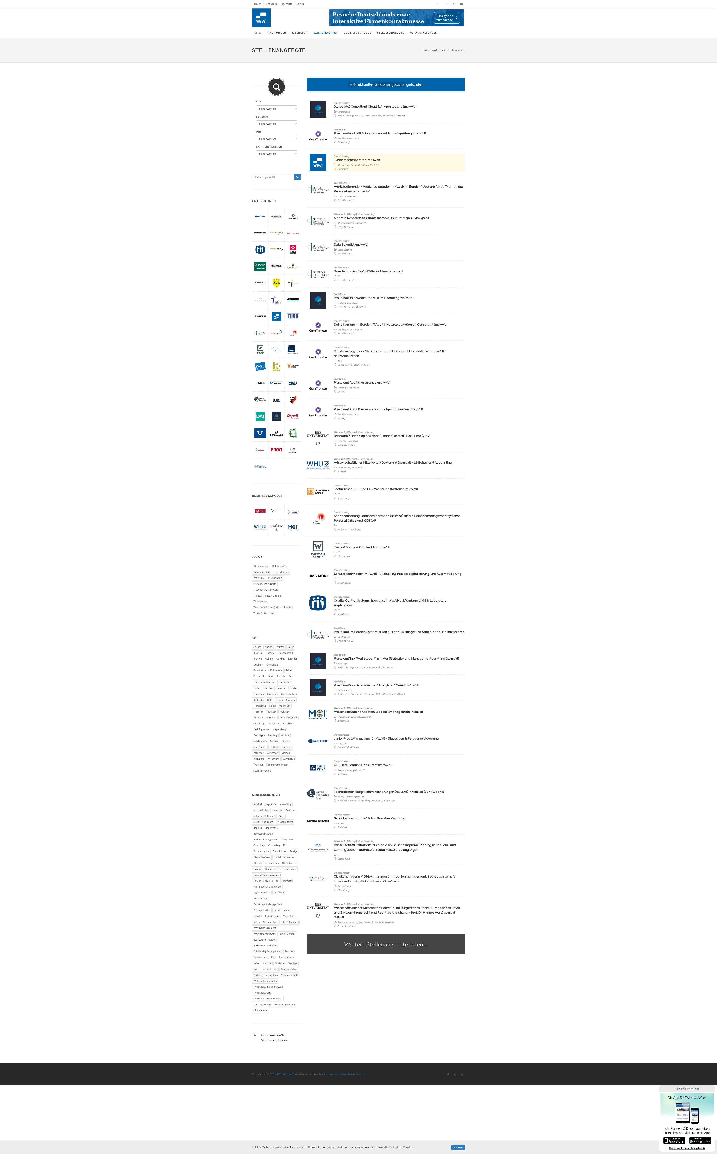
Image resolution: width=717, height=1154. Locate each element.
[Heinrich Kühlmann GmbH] (293, 383)
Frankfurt (268, 676)
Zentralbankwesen (285, 1004)
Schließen (458, 1147)
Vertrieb (257, 974)
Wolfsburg (258, 764)
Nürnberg (271, 717)
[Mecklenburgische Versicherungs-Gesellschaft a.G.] (293, 266)
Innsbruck (272, 693)
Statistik (266, 963)
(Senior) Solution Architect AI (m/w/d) (362, 547)
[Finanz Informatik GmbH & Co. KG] (293, 233)
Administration (261, 810)
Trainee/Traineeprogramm (267, 595)
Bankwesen (271, 827)
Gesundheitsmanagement (267, 874)
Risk (273, 957)
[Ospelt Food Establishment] (293, 416)
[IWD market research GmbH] (293, 349)
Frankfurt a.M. (284, 676)
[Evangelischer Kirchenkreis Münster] (276, 299)
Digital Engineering (284, 857)
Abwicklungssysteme (264, 804)
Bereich (262, 116)
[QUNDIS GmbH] (276, 216)
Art (258, 101)
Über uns (271, 4)
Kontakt (286, 4)
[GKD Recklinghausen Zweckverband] (276, 266)
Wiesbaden (273, 758)
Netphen (258, 717)
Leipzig (279, 699)
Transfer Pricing (268, 969)
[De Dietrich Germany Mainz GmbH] (260, 383)
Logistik (257, 916)
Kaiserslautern (289, 693)
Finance (257, 868)
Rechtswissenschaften (265, 945)
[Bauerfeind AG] (260, 216)
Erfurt (289, 670)
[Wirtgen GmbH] (260, 349)
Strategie (280, 963)
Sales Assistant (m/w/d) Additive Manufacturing (369, 818)
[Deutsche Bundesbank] (260, 333)
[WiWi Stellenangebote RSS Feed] (255, 1036)
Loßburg (290, 699)
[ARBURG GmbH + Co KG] (293, 299)
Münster (284, 711)
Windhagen (289, 758)
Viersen (286, 752)
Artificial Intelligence (264, 816)
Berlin (291, 646)
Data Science (280, 851)
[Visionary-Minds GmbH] (293, 399)
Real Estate (259, 939)
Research (290, 951)
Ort (259, 131)
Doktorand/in (279, 566)
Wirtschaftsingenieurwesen (268, 986)
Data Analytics (261, 851)
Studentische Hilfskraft (265, 589)
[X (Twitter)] (453, 4)
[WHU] (260, 527)
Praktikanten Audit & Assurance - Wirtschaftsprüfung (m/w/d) (380, 133)
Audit (281, 816)
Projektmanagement (264, 933)
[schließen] (253, 1147)
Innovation (279, 892)
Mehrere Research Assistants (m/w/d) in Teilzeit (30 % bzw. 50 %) (381, 218)
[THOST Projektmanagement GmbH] (260, 283)
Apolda (268, 646)
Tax (255, 969)
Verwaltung (272, 974)
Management (272, 916)
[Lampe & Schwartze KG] (260, 399)
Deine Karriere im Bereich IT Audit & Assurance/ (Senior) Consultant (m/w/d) (390, 324)
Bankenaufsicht (285, 821)
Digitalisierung (290, 863)
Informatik (287, 880)
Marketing (288, 916)
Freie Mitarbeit (282, 572)
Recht (272, 939)
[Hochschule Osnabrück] (260, 299)
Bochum (270, 652)
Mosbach (258, 711)
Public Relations (287, 933)
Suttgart (287, 747)
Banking (257, 827)
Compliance (287, 839)
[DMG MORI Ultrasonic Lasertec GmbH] (260, 316)
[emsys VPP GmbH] (276, 233)
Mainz (272, 705)
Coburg (269, 658)
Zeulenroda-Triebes (278, 764)
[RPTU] (276, 510)
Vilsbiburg (258, 758)
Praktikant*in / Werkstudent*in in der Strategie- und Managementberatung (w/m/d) (396, 658)
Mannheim (284, 705)
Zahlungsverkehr (262, 1004)
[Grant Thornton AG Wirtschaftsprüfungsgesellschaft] (293, 216)
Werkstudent (260, 601)
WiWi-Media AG (284, 1074)
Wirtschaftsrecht (262, 992)
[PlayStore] (700, 1140)
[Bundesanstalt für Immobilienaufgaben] (260, 449)
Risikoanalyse (260, 957)
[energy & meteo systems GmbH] (276, 249)
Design (293, 851)
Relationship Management (267, 951)
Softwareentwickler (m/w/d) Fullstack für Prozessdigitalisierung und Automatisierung (397, 574)
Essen (256, 676)
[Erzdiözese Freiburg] (293, 333)
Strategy (292, 963)
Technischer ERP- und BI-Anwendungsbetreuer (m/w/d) (376, 489)
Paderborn (288, 723)
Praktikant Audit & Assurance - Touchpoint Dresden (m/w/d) (378, 409)
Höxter (293, 688)
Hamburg (267, 688)
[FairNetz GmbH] (260, 466)
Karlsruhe (258, 699)
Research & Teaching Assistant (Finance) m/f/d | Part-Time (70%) (382, 436)
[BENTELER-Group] (260, 433)
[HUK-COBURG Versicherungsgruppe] (276, 283)
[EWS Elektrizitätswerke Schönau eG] (260, 366)
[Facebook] (438, 4)
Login (300, 4)
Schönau (274, 741)
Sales (256, 963)
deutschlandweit (262, 770)
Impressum (330, 1074)
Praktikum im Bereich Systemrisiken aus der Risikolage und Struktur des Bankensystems (399, 632)
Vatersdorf (272, 752)
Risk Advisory (286, 957)
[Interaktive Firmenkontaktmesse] (396, 17)
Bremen (257, 658)
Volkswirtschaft (289, 974)
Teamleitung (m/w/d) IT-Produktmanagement (368, 271)
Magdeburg (259, 705)
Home (257, 4)
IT (277, 880)
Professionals (275, 577)
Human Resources (263, 880)
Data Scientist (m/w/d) (351, 244)
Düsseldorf (272, 664)
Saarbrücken (260, 741)
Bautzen (280, 646)
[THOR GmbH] (293, 316)
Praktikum (259, 577)
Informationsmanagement (267, 886)
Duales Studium (261, 572)
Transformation (289, 969)
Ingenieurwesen (261, 892)
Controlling (274, 845)
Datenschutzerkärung (351, 1074)
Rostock (285, 735)
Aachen (257, 646)
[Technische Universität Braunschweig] (260, 510)
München (271, 711)
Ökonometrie (260, 1010)
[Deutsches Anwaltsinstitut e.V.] (260, 416)
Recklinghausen (261, 729)
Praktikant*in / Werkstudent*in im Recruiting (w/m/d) (373, 298)
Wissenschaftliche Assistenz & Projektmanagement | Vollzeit (378, 712)
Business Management (265, 839)
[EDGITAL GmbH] (276, 383)
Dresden (292, 658)
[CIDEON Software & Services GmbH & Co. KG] (293, 249)
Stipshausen (259, 747)
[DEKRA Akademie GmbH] (260, 266)
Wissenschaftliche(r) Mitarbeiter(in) (272, 607)
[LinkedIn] (446, 4)
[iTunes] (674, 1140)
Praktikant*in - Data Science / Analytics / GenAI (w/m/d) (376, 685)
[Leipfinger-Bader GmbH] (293, 366)
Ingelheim (258, 693)
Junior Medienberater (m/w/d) (357, 160)
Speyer (286, 741)
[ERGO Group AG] (276, 449)
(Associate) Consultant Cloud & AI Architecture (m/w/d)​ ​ (375, 106)
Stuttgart (275, 747)
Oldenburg (259, 723)
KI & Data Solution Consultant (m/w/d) (363, 765)
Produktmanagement (264, 927)
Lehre (286, 910)
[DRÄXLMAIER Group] (276, 433)
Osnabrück (274, 723)
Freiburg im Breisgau (264, 682)
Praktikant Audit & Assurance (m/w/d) (362, 382)
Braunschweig (285, 652)
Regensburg (279, 729)
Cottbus (280, 658)
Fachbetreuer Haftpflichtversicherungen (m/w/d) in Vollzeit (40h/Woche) (389, 792)
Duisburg (258, 664)
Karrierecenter (439, 50)
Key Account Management (267, 904)
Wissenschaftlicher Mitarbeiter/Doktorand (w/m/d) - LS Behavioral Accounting (393, 462)
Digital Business (261, 857)
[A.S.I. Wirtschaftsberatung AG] (276, 349)
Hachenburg (285, 682)
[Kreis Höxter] (293, 433)
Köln (269, 699)
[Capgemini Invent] (276, 416)
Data (286, 845)
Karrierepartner (269, 146)
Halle (256, 688)
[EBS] (276, 527)
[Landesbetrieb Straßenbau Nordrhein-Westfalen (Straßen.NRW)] (276, 333)
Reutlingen (259, 735)
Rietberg (272, 735)
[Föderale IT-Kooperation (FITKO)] (293, 283)
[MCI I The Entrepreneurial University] (293, 527)
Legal (277, 910)
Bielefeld (258, 652)
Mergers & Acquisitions (265, 922)
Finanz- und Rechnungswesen (280, 868)
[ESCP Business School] (293, 510)
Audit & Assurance (263, 821)
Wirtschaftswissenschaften (267, 998)
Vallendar (258, 752)
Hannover (281, 688)
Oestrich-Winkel (288, 717)
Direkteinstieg (261, 566)
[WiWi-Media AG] (276, 316)
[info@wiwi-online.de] (461, 4)
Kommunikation (261, 910)
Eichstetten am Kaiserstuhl (267, 670)
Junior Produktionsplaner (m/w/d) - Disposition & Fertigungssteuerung (386, 738)
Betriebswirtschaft (263, 833)
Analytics (290, 810)
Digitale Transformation (266, 863)
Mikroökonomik (290, 922)
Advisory (277, 810)
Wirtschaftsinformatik (265, 980)
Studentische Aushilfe (264, 583)
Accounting (285, 804)
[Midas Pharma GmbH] (260, 249)
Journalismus (260, 898)
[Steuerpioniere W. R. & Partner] (293, 449)
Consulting (259, 845)
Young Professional (263, 613)
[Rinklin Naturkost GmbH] (276, 366)
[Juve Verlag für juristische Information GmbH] (276, 399)
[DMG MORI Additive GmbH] (260, 233)
